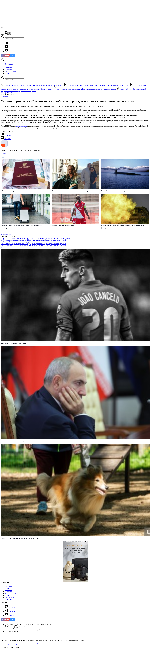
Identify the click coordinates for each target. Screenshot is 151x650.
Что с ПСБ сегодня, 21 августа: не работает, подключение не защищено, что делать (33, 85)
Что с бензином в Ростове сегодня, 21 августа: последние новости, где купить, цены (86, 89)
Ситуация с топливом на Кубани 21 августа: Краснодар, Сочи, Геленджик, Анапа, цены (97, 85)
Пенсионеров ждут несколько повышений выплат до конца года (23, 191)
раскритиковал (21, 126)
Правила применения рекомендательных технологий (19, 644)
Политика (4, 96)
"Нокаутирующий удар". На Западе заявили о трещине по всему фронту (122, 227)
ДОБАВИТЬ (5, 153)
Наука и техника (11, 593)
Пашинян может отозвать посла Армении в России (18, 441)
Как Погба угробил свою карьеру (63, 225)
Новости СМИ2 (6, 234)
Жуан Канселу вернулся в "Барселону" (14, 343)
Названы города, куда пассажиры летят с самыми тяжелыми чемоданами (22, 227)
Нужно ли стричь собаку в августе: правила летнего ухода (20, 538)
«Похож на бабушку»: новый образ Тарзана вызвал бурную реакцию (75, 191)
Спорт (7, 595)
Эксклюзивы (9, 597)
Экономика (9, 586)
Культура (8, 588)
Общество (8, 592)
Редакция (8, 599)
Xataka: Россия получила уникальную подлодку (117, 191)
